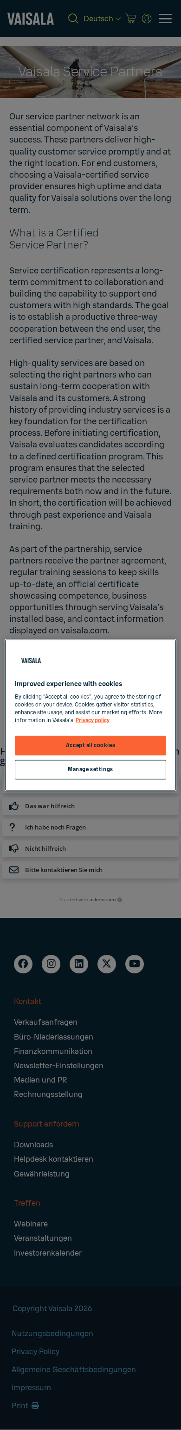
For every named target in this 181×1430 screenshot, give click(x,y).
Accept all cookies (90, 745)
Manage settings (90, 769)
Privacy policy (93, 720)
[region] (91, 715)
